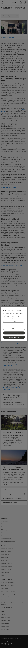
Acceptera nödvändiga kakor (14, 333)
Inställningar (14, 329)
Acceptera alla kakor (14, 337)
